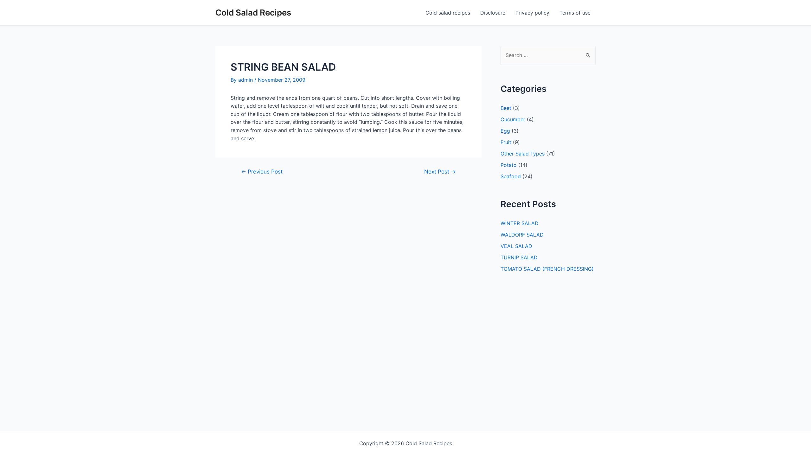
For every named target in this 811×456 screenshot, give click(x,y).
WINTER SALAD (520, 223)
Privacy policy (532, 13)
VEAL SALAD (516, 246)
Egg (505, 131)
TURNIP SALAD (519, 257)
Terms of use (575, 13)
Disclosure (492, 13)
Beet (506, 108)
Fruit (506, 142)
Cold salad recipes (447, 13)
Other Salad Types (523, 153)
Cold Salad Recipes (253, 12)
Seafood (511, 176)
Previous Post (262, 171)
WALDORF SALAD (522, 234)
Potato (509, 165)
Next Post (440, 171)
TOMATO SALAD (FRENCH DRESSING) (547, 269)
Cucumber (513, 119)
